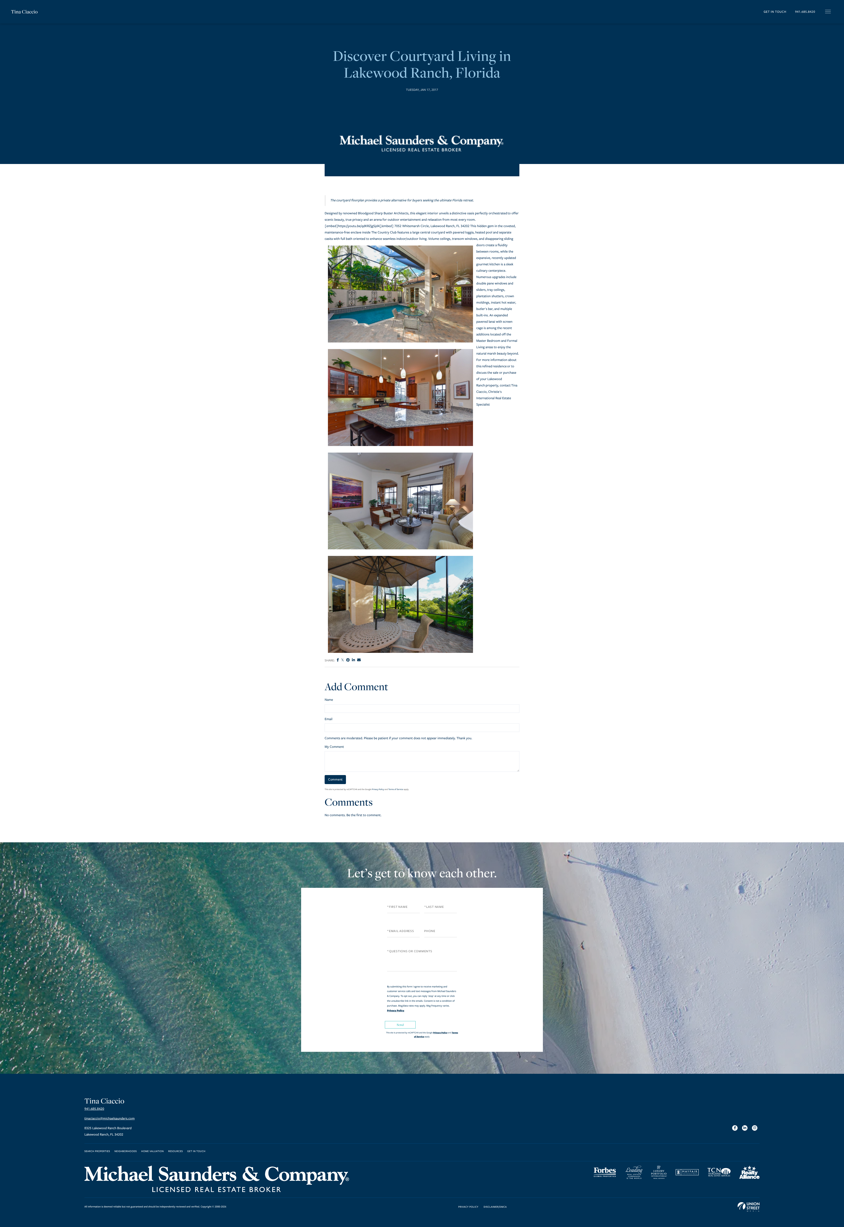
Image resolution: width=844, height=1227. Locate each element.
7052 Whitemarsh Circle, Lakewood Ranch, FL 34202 (431, 226)
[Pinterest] (348, 660)
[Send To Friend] (359, 660)
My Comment (334, 747)
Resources (175, 1151)
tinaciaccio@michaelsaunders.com (109, 1119)
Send (400, 1025)
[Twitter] (342, 660)
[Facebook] (338, 660)
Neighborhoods (126, 1151)
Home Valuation (152, 1151)
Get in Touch (775, 12)
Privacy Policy (378, 789)
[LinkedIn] (353, 660)
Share (329, 660)
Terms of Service (395, 789)
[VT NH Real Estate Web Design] (749, 1207)
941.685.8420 (805, 12)
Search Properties (97, 1151)
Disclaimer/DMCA (495, 1207)
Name (329, 700)
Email (328, 719)
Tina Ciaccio (24, 11)
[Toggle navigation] (828, 11)
